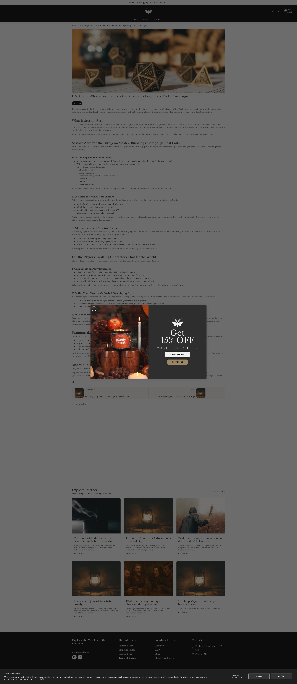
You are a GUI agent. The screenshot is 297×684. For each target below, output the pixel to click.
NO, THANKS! (177, 362)
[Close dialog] (94, 309)
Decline (281, 676)
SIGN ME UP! (177, 354)
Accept (259, 676)
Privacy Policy (39, 679)
